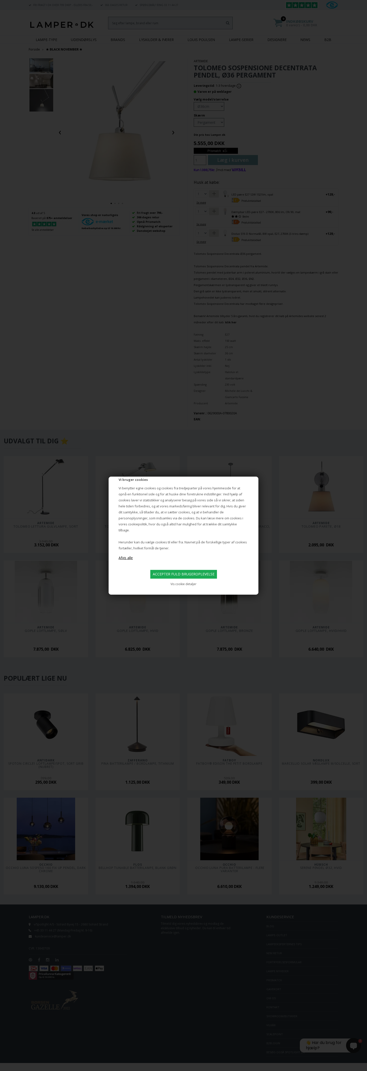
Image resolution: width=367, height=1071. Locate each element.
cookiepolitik (137, 524)
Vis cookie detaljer (183, 584)
